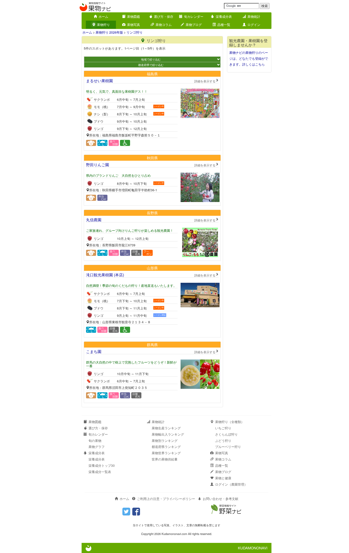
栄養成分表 (224, 16)
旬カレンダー (193, 16)
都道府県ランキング (166, 446)
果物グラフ (96, 446)
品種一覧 (223, 24)
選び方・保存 (163, 16)
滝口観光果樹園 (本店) (150, 274)
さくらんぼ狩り (226, 434)
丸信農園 (150, 219)
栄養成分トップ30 (101, 465)
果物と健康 (223, 478)
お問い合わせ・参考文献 (220, 498)
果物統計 (253, 16)
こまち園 (150, 351)
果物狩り (103, 24)
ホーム (103, 16)
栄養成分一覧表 (99, 471)
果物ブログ (194, 24)
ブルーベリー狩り (228, 446)
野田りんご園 (150, 164)
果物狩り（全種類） (229, 421)
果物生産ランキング (166, 428)
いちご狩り (223, 428)
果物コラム (164, 24)
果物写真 (133, 24)
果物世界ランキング (166, 453)
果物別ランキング (165, 440)
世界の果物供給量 (165, 459)
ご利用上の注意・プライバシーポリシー (166, 498)
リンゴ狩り (134, 32)
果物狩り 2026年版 (109, 32)
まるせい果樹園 (150, 80)
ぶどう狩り (223, 440)
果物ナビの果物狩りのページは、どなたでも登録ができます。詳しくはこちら (248, 58)
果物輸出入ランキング (168, 434)
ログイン (253, 24)
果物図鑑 (133, 16)
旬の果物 (94, 440)
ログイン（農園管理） (231, 484)
